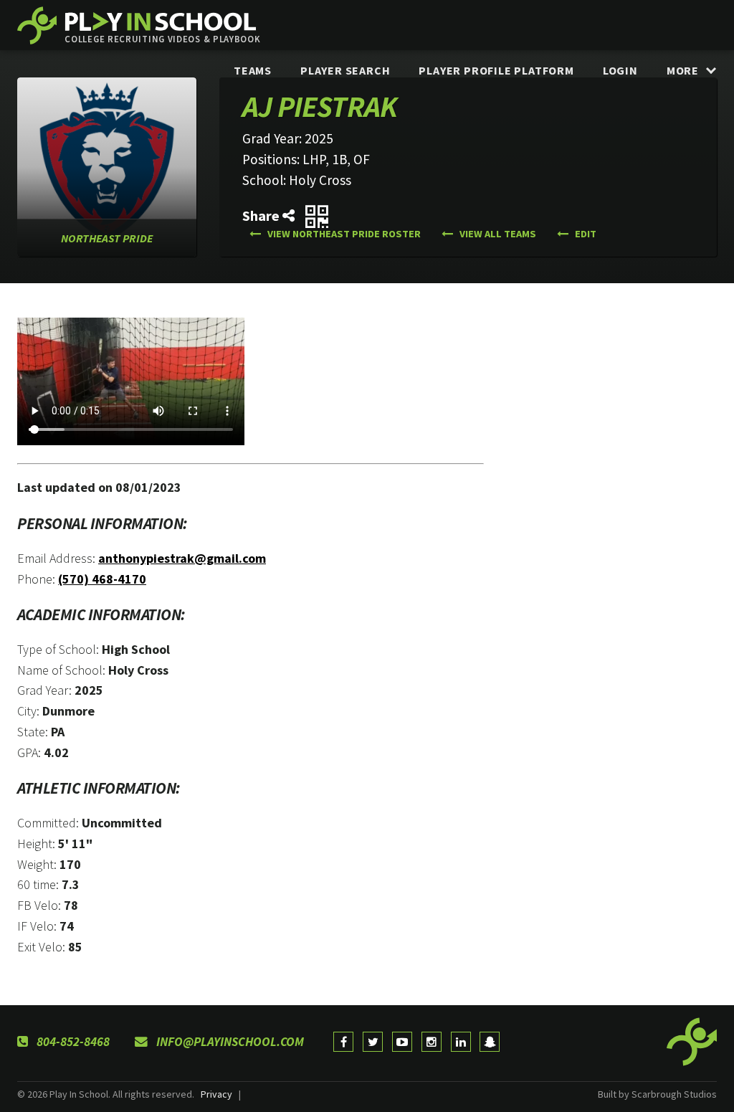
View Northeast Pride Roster (343, 233)
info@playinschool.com (228, 1042)
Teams (253, 70)
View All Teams (496, 233)
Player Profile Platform (496, 70)
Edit (584, 233)
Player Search (345, 70)
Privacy (216, 1094)
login (620, 70)
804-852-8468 (72, 1042)
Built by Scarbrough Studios (657, 1094)
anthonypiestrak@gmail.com (182, 558)
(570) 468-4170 (102, 579)
